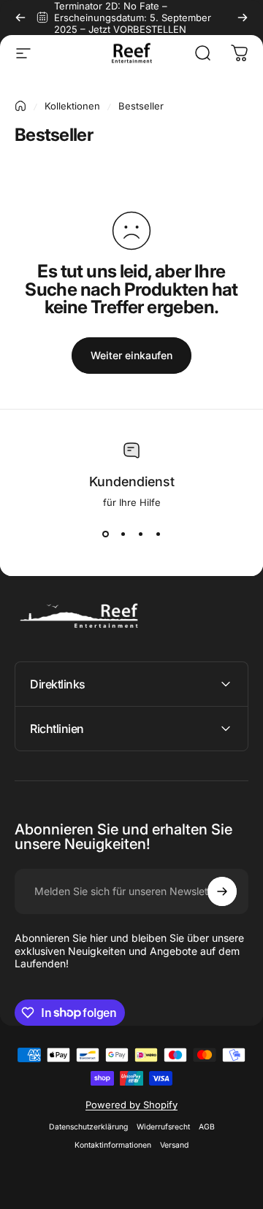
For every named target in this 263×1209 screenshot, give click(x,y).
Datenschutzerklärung (88, 1127)
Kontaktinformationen (113, 1145)
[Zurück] (20, 17)
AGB (207, 1127)
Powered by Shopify (131, 1104)
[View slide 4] (158, 534)
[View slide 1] (105, 534)
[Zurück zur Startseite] (20, 106)
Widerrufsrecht (163, 1127)
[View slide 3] (140, 534)
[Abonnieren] (222, 891)
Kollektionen (72, 106)
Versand (174, 1145)
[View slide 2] (123, 534)
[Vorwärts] (242, 17)
